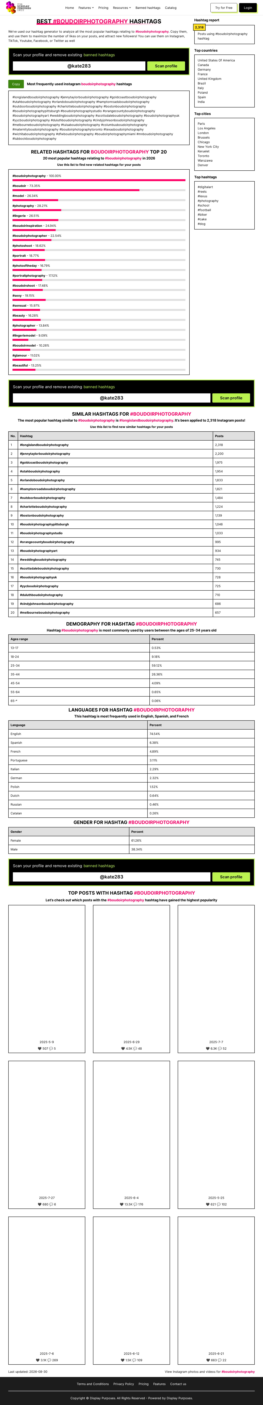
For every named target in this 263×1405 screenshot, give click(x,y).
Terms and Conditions (93, 1384)
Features (159, 1384)
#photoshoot (22, 246)
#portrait (19, 256)
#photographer (24, 325)
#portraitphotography (29, 275)
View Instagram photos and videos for (210, 1372)
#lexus (202, 196)
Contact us (178, 1384)
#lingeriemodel (24, 335)
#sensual (19, 305)
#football (204, 210)
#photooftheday (25, 265)
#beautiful (20, 365)
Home (69, 8)
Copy (16, 84)
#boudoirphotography (29, 176)
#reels (202, 191)
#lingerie (19, 216)
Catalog (171, 8)
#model (18, 196)
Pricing (103, 8)
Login (248, 8)
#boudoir (19, 186)
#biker (202, 214)
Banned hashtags (148, 8)
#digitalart (205, 187)
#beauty (19, 315)
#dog (201, 224)
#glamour (20, 355)
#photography (23, 206)
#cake (202, 219)
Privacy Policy (123, 1384)
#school (203, 205)
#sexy (17, 295)
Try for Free (223, 8)
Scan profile (166, 66)
